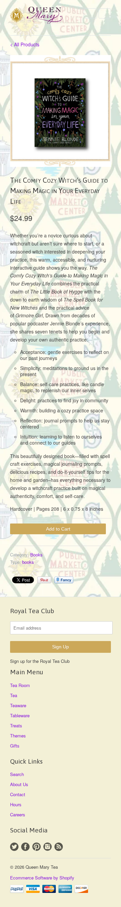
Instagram (47, 847)
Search (17, 774)
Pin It (44, 580)
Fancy (63, 580)
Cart (104, 13)
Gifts (14, 745)
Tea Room (20, 685)
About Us (19, 784)
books (28, 562)
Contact (17, 794)
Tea (13, 695)
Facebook (25, 847)
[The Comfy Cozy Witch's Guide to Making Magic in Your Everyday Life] (60, 111)
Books (36, 554)
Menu (90, 13)
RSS (58, 847)
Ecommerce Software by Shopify (42, 877)
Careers (17, 814)
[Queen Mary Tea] (43, 16)
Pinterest (36, 847)
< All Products (24, 44)
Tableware (20, 715)
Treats (16, 725)
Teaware (18, 705)
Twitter (14, 847)
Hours (16, 804)
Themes (18, 735)
